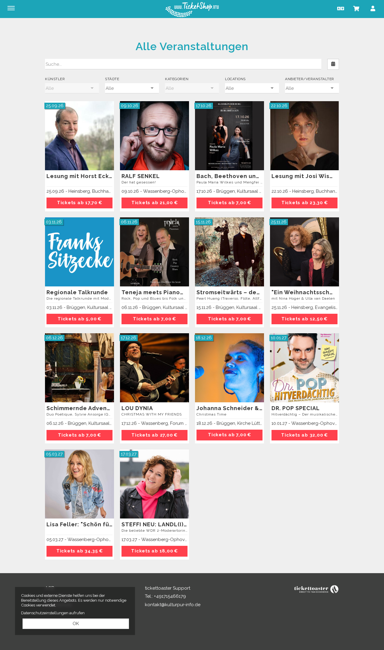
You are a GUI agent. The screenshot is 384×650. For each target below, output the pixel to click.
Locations (235, 79)
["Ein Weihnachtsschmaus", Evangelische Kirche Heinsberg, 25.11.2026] (304, 251)
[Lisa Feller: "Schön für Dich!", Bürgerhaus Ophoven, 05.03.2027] (79, 483)
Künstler (55, 79)
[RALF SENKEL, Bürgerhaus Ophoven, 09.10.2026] (154, 135)
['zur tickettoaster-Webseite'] (316, 589)
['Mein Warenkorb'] (356, 8)
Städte (112, 79)
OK (76, 623)
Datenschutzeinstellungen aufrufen (53, 612)
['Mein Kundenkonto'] (372, 8)
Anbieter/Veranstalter (309, 79)
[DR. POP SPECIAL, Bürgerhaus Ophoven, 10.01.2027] (304, 367)
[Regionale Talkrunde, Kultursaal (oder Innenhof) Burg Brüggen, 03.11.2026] (79, 251)
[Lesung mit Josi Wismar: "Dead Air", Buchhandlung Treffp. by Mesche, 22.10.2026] (304, 135)
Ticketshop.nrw (192, 9)
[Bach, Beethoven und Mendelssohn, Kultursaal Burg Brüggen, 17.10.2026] (229, 135)
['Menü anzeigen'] (11, 8)
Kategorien (176, 79)
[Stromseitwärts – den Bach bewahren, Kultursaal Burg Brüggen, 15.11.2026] (229, 251)
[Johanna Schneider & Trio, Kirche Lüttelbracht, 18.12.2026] (229, 367)
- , (79, 191)
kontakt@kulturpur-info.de (172, 604)
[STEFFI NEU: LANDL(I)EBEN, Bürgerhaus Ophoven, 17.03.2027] (154, 483)
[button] (340, 8)
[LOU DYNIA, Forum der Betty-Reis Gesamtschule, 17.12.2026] (154, 367)
